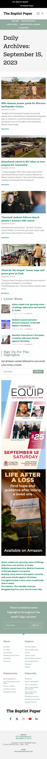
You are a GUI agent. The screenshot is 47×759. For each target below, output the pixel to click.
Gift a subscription (31, 685)
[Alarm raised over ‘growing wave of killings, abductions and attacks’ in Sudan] (5, 308)
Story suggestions (9, 679)
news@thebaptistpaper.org (23, 751)
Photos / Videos (9, 686)
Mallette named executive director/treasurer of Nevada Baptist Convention (26, 323)
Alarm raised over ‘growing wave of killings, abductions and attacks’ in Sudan (29, 308)
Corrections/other (9, 689)
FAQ (26, 744)
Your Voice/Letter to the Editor (11, 682)
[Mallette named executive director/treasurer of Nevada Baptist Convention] (5, 324)
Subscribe (28, 679)
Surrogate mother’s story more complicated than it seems (22, 582)
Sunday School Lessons (30, 24)
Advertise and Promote (11, 655)
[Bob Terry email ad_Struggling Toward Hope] (23, 512)
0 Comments (28, 313)
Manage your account (32, 699)
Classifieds (23, 28)
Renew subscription (32, 682)
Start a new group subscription (31, 692)
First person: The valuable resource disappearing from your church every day (21, 588)
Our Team (6, 650)
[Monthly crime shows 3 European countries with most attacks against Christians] (5, 339)
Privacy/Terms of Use (10, 744)
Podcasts (28, 664)
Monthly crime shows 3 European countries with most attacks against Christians (28, 338)
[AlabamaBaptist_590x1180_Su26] (23, 424)
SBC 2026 (15, 21)
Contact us (7, 661)
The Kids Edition (28, 21)
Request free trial (31, 702)
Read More (5, 129)
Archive (27, 653)
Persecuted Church (31, 661)
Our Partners (7, 653)
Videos (27, 667)
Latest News (12, 24)
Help (21, 744)
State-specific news (31, 650)
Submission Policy (9, 692)
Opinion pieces (30, 655)
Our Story (6, 647)
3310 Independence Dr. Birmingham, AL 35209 (23, 737)
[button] (42, 13)
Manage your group (32, 696)
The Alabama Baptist (20, 2)
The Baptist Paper (27, 6)
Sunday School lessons (33, 658)
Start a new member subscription (32, 688)
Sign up (38, 372)
